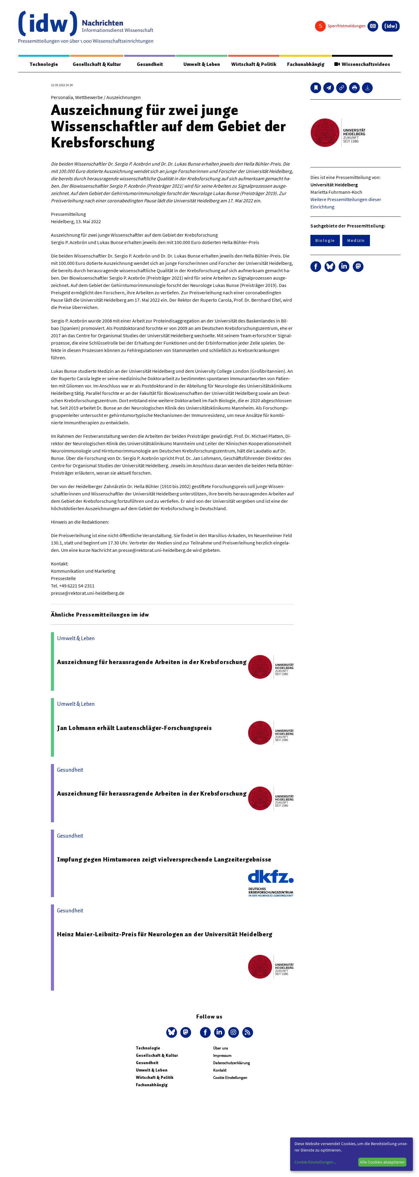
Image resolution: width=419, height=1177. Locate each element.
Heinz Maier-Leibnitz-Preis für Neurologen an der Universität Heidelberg (164, 934)
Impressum (222, 1055)
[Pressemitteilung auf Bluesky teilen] (330, 266)
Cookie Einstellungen (230, 1077)
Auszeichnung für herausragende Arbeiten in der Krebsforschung (152, 662)
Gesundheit (150, 64)
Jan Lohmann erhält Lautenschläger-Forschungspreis (134, 727)
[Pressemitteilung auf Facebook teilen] (315, 266)
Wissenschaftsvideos (365, 64)
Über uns (220, 1048)
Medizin (356, 240)
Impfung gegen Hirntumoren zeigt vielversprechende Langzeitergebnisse (164, 859)
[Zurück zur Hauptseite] (391, 26)
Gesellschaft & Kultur (97, 64)
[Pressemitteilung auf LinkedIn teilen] (344, 266)
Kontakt (219, 1070)
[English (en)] (372, 26)
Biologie (325, 240)
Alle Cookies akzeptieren (382, 1162)
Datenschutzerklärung (231, 1062)
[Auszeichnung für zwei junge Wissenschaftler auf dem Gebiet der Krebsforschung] (328, 87)
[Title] (341, 87)
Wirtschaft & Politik (253, 64)
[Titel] (315, 87)
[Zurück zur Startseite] (85, 27)
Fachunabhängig (305, 64)
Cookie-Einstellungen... (315, 1162)
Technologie (44, 64)
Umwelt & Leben (201, 64)
